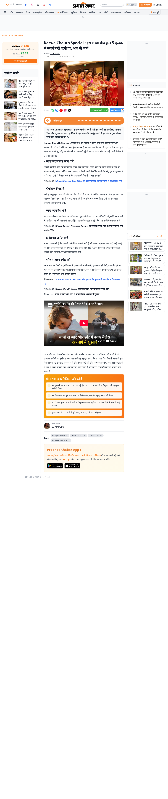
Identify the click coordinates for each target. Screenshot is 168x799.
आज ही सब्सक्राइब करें (20, 61)
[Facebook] (26, 5)
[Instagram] (32, 5)
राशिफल (127, 12)
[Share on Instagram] (65, 110)
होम (11, 12)
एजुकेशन (74, 12)
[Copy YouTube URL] (61, 110)
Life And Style (17, 35)
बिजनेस (83, 12)
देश (48, 455)
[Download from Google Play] (55, 465)
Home (4, 35)
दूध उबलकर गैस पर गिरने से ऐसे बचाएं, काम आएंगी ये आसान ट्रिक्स (76, 412)
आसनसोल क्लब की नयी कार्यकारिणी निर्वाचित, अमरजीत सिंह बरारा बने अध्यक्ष (148, 106)
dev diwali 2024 (78, 435)
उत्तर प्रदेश (37, 12)
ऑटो (106, 12)
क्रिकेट (89, 455)
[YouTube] (44, 5)
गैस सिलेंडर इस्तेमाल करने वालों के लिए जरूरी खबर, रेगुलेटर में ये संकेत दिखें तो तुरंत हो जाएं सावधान (86, 404)
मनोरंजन (92, 12)
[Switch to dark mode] (131, 4)
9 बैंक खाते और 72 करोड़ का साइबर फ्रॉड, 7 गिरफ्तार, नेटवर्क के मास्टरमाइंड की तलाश (148, 117)
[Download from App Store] (72, 465)
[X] (38, 5)
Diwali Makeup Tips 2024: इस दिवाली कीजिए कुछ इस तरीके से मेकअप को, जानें (89, 181)
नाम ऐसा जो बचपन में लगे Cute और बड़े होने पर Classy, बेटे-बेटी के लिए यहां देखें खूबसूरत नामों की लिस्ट (85, 387)
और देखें (159, 236)
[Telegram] (50, 5)
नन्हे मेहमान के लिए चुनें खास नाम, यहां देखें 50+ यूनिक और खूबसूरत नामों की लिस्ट (82, 395)
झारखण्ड (19, 12)
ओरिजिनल (64, 12)
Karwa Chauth (96, 435)
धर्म (135, 12)
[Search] (121, 4)
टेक (100, 12)
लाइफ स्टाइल (116, 12)
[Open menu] (5, 12)
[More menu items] (138, 12)
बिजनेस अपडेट (74, 455)
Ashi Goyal (60, 426)
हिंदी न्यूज (66, 459)
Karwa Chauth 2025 (60, 440)
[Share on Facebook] (56, 110)
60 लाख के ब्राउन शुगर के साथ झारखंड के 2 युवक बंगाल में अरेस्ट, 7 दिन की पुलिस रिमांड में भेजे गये (148, 94)
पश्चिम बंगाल (49, 12)
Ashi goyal (55, 53)
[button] (84, 83)
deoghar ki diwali (59, 435)
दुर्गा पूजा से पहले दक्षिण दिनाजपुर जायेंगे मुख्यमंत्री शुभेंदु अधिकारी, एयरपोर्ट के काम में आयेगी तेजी (147, 142)
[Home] (84, 5)
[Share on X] (69, 110)
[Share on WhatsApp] (52, 110)
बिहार (28, 12)
